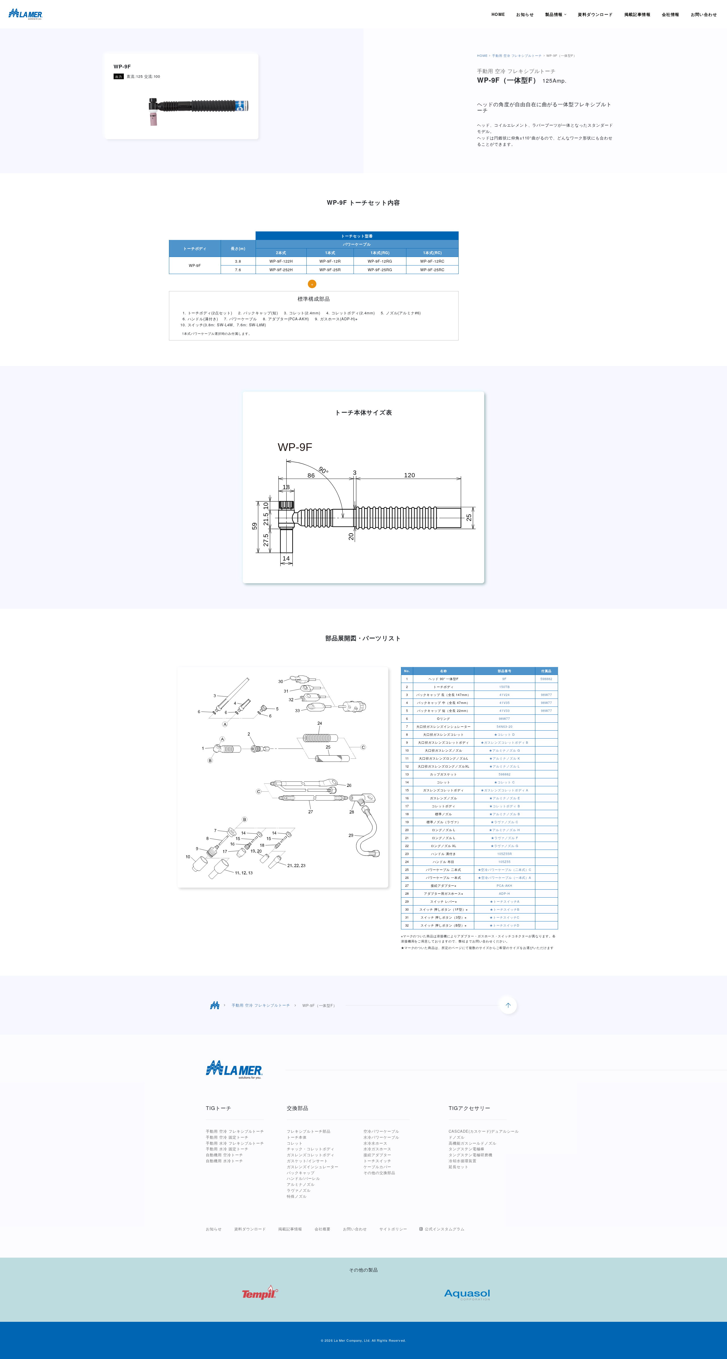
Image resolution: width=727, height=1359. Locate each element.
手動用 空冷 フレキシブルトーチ (517, 55)
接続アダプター (377, 1154)
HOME (482, 55)
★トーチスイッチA (504, 901)
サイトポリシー (393, 1229)
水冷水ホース (375, 1143)
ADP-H (504, 893)
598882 (546, 678)
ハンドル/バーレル (303, 1178)
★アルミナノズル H (504, 829)
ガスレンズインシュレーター (312, 1166)
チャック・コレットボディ (311, 1148)
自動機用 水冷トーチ (224, 1160)
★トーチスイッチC (504, 917)
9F (504, 678)
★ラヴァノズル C (504, 821)
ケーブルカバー (377, 1166)
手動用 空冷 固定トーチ (227, 1137)
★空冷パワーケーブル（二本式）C (504, 869)
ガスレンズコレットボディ (311, 1154)
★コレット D (504, 734)
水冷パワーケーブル (381, 1137)
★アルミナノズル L (504, 766)
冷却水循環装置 (463, 1160)
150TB (504, 686)
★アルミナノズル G (504, 750)
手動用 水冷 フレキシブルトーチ (235, 1143)
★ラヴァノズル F (504, 837)
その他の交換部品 (379, 1172)
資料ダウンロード (250, 1229)
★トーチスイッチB (504, 909)
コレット (295, 1143)
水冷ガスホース (377, 1148)
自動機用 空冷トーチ (224, 1154)
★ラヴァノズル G (505, 845)
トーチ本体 (297, 1137)
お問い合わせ (355, 1229)
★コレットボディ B (504, 806)
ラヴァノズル (299, 1190)
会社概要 (323, 1229)
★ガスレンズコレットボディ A (504, 790)
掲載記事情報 (290, 1229)
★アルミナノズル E (504, 798)
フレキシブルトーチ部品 (309, 1131)
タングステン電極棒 (466, 1148)
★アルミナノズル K (504, 758)
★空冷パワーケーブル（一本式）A (504, 877)
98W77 (546, 694)
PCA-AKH (504, 885)
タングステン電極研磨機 (470, 1154)
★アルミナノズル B (504, 814)
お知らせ (214, 1229)
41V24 (505, 694)
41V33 (505, 710)
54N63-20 (505, 726)
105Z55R (504, 853)
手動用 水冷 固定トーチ (227, 1148)
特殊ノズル (297, 1196)
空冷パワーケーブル (381, 1131)
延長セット (459, 1166)
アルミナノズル (301, 1184)
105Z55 (504, 861)
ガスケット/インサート (307, 1160)
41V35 (505, 702)
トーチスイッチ (377, 1160)
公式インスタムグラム (445, 1229)
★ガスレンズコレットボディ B (504, 742)
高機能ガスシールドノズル (472, 1143)
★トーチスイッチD (504, 925)
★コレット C (504, 782)
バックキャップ (301, 1172)
